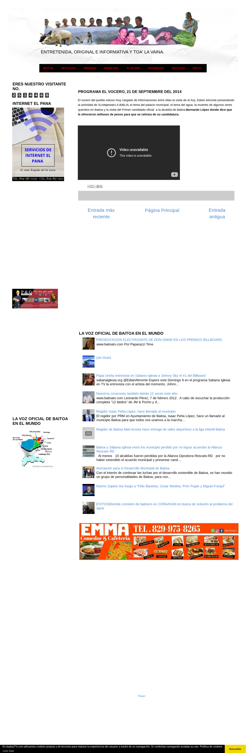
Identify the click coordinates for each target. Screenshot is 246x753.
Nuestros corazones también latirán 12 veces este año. (137, 393)
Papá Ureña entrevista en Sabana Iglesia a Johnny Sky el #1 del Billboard (151, 375)
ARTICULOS (68, 68)
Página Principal (162, 210)
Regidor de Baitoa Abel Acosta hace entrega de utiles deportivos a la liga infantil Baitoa (160, 429)
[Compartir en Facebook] (98, 186)
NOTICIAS (178, 68)
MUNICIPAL (111, 68)
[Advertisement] (103, 274)
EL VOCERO (133, 68)
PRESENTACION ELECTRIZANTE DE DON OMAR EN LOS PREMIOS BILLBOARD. (159, 340)
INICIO (197, 68)
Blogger (141, 696)
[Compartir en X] (95, 186)
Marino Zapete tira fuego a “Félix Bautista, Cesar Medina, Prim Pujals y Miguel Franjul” (160, 486)
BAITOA (48, 68)
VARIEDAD (89, 68)
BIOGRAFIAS (156, 68)
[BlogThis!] (92, 186)
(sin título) (103, 357)
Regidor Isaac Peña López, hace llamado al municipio (136, 411)
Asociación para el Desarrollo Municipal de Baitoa (132, 468)
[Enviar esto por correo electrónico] (89, 186)
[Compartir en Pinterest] (101, 186)
